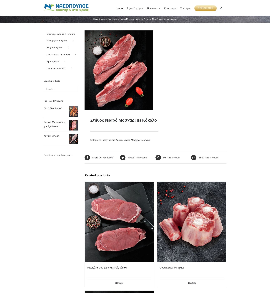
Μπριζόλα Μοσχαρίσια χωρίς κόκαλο (107, 267)
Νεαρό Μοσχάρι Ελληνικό (136, 140)
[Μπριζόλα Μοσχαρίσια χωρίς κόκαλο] (119, 222)
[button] (221, 8)
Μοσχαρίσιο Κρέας (112, 140)
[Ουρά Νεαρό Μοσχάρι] (191, 222)
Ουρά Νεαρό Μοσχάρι (172, 267)
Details (120, 283)
